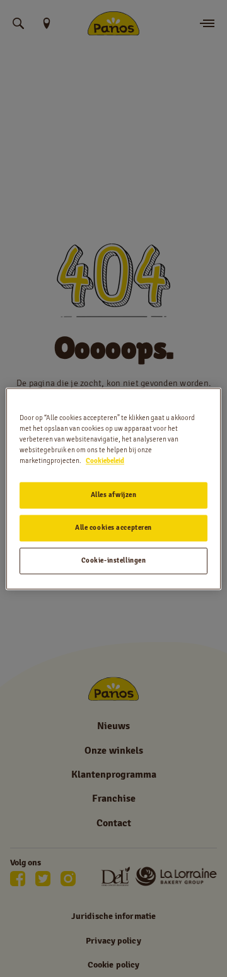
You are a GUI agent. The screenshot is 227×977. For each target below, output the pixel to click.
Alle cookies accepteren (113, 527)
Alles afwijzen (114, 494)
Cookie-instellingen (113, 560)
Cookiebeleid (105, 460)
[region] (113, 488)
